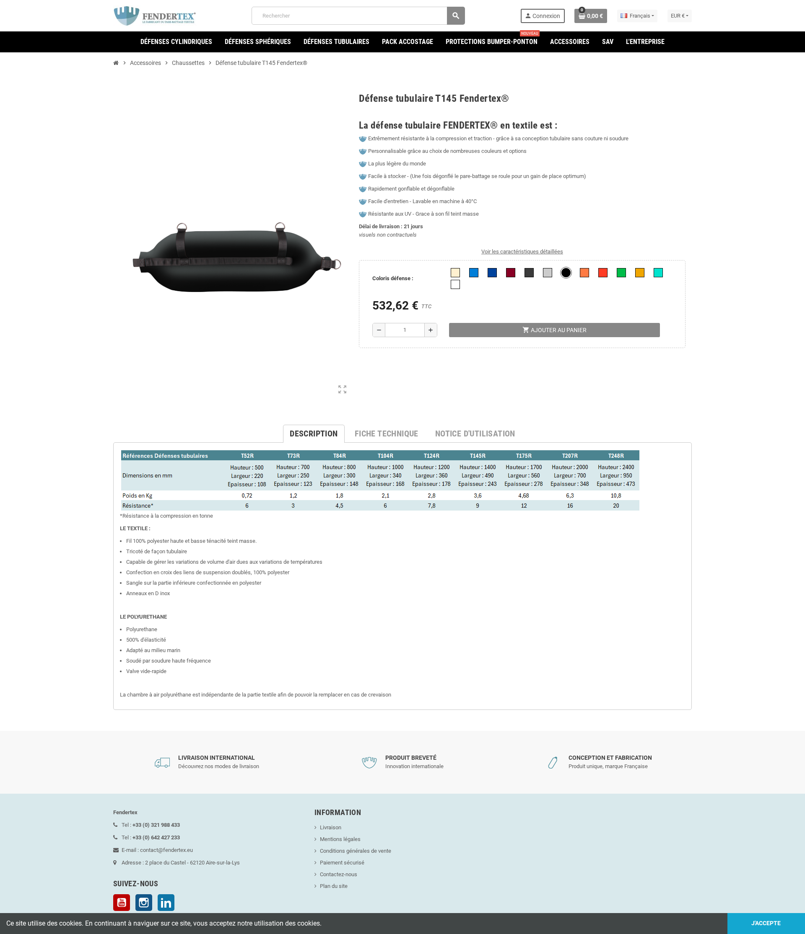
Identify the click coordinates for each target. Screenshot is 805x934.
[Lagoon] (658, 273)
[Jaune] (640, 273)
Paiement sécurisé (342, 862)
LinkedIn (166, 902)
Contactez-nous (338, 874)
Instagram (143, 902)
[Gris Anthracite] (529, 273)
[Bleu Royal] (474, 273)
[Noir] (566, 273)
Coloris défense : (392, 278)
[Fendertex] (154, 15)
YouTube (121, 902)
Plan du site (334, 886)
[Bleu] (492, 273)
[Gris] (547, 273)
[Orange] (584, 273)
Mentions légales (340, 839)
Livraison (330, 827)
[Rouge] (603, 273)
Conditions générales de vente (355, 851)
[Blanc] (455, 284)
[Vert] (621, 273)
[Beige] (455, 273)
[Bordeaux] (511, 273)
